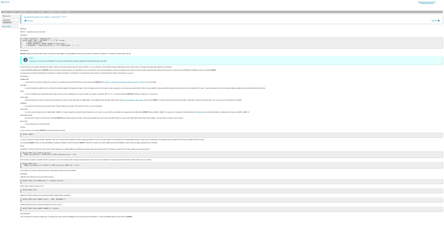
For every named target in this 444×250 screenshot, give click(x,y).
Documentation (23, 11)
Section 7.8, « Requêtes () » (121, 82)
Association (41, 11)
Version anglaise (6, 26)
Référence (47, 16)
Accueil (5, 11)
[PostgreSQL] (5, 2)
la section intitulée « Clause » (133, 100)
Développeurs (51, 11)
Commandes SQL (56, 16)
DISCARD (434, 20)
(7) (33, 61)
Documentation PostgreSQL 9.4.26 (33, 16)
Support (68, 11)
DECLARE (30, 20)
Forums (33, 11)
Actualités (13, 11)
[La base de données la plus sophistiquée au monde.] (431, 3)
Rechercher (7, 16)
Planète (60, 11)
